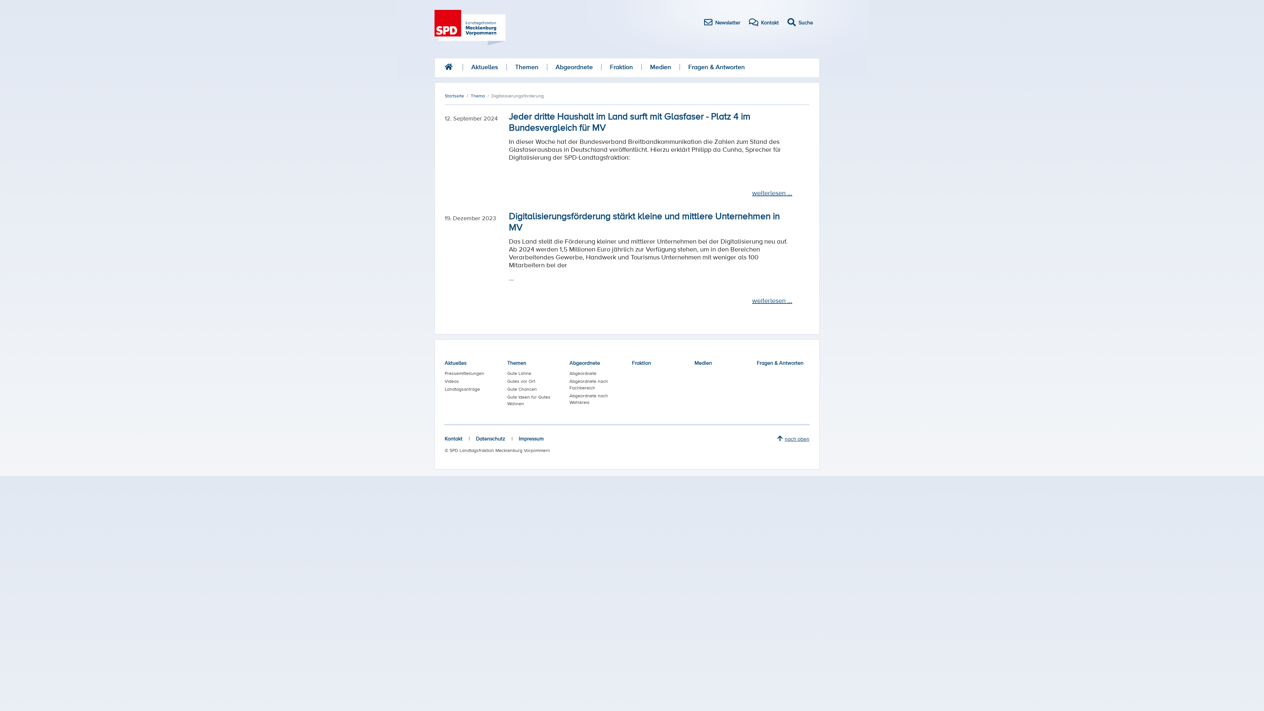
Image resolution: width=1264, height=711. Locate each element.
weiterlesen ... (772, 193)
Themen (527, 67)
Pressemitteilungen (464, 373)
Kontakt (453, 438)
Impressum (531, 438)
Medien (660, 67)
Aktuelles (484, 67)
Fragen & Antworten (716, 67)
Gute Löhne (519, 373)
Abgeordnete (574, 67)
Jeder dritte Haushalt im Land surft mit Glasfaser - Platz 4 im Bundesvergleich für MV (629, 121)
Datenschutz (490, 438)
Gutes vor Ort (521, 381)
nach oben (797, 438)
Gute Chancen (522, 389)
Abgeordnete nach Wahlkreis (588, 399)
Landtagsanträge (462, 389)
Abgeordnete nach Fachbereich (588, 384)
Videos (452, 381)
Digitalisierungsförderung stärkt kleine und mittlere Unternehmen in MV (644, 221)
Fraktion (621, 67)
